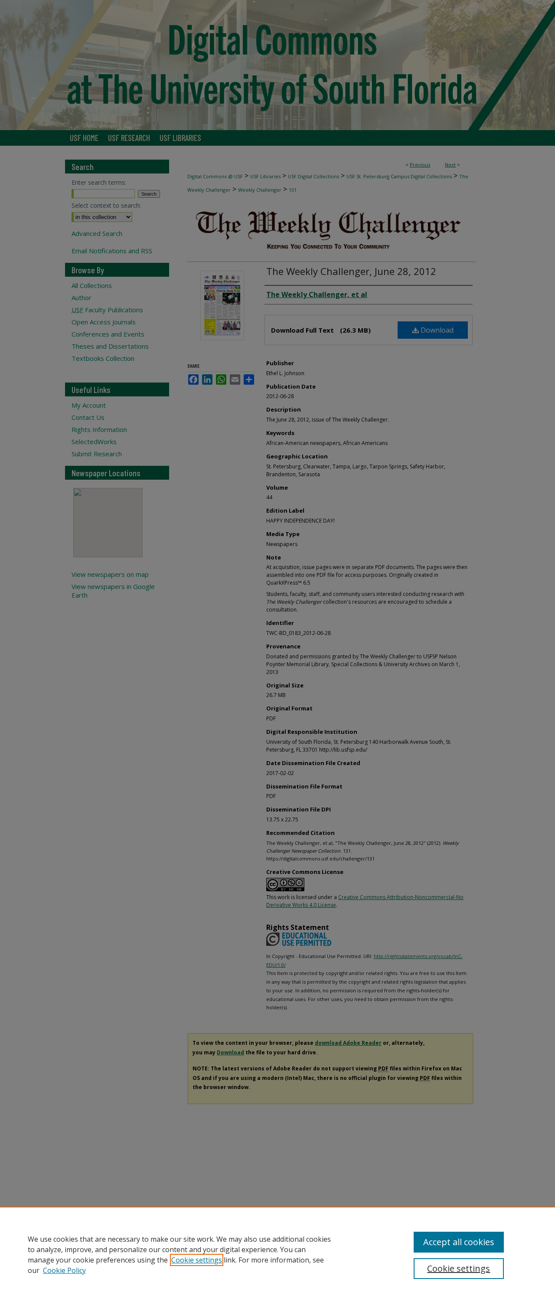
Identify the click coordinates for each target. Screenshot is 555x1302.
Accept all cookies (458, 1242)
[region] (277, 1254)
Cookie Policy (64, 1270)
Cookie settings (196, 1260)
